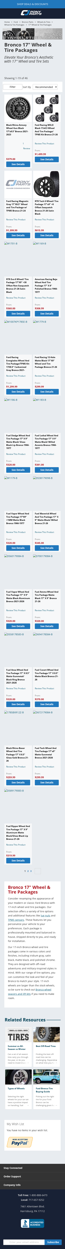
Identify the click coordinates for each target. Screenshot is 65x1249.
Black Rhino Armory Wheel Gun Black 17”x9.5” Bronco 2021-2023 (17, 130)
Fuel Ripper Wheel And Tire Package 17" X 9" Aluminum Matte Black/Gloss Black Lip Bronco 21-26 (18, 832)
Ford (16, 22)
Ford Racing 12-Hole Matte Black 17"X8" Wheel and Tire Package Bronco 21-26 (46, 362)
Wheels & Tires (43, 22)
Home (7, 22)
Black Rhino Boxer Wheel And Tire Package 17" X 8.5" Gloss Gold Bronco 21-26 (17, 754)
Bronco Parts (27, 22)
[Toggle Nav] (4, 13)
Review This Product (44, 143)
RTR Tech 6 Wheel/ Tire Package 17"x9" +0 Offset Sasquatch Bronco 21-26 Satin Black (46, 207)
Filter (13, 86)
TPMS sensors (16, 919)
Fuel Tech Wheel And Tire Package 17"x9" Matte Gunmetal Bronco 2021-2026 (46, 753)
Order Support (12, 1176)
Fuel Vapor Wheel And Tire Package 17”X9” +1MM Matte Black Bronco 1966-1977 (17, 518)
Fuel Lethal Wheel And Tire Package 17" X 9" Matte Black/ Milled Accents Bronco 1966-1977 (46, 442)
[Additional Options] (20, 1146)
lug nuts (45, 915)
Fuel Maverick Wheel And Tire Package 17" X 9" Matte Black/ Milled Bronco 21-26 (46, 518)
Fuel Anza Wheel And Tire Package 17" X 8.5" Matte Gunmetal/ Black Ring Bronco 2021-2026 (18, 676)
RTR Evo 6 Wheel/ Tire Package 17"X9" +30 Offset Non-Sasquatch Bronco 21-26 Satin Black (17, 286)
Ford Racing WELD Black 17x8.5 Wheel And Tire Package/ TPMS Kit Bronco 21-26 (46, 130)
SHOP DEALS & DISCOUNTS (32, 4)
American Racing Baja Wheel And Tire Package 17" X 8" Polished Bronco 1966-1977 (46, 286)
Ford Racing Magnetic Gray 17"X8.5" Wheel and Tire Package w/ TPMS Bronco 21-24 (17, 206)
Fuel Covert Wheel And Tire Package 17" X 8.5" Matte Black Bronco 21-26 (46, 674)
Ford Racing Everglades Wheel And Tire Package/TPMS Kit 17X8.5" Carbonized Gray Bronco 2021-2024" (17, 365)
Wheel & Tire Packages (14, 24)
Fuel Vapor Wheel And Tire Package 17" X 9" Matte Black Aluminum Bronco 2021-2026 (18, 596)
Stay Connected (13, 1168)
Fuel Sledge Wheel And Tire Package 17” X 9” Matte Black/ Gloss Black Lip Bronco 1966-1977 (18, 442)
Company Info (12, 1185)
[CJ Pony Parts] (31, 13)
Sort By (27, 87)
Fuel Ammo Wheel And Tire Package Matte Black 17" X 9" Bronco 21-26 (46, 596)
